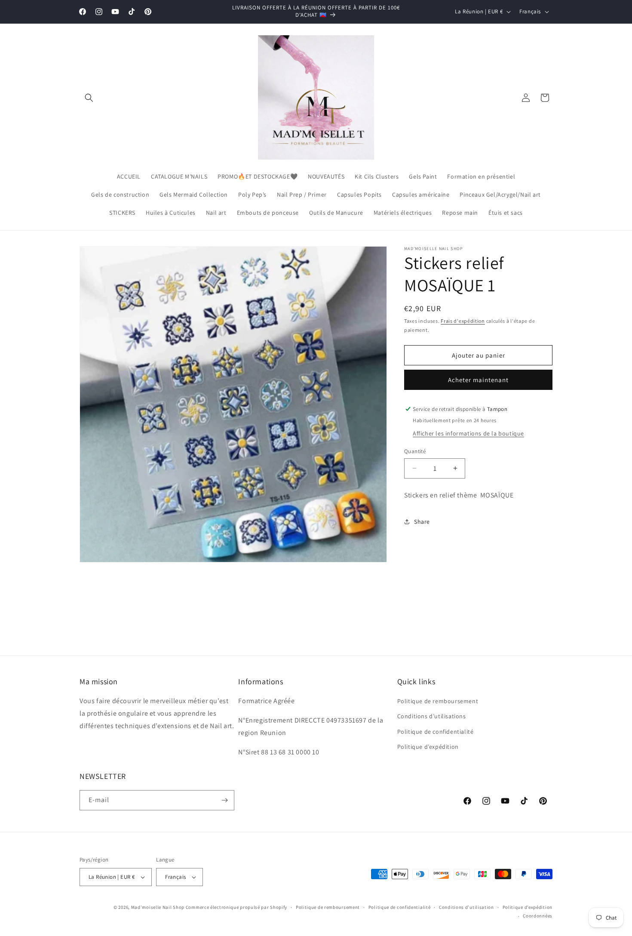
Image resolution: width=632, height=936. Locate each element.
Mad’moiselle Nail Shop (157, 907)
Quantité (415, 451)
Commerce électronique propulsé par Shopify (236, 907)
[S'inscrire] (224, 800)
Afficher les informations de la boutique (468, 433)
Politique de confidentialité (435, 731)
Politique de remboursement (438, 701)
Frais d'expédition (463, 321)
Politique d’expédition (428, 747)
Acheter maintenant (478, 380)
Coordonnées (537, 916)
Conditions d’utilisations (431, 716)
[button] (89, 97)
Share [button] (422, 521)
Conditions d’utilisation (466, 907)
